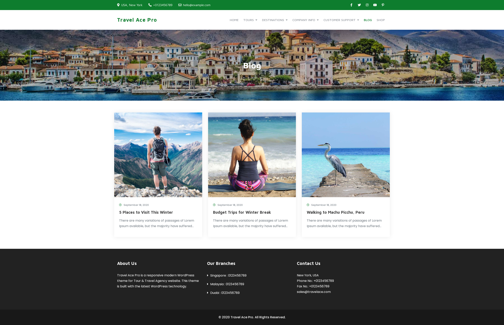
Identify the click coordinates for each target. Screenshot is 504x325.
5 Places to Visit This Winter (146, 212)
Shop (381, 20)
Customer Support (339, 20)
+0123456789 (162, 5)
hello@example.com (196, 5)
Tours (248, 20)
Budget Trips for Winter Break (242, 212)
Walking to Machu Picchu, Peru (335, 212)
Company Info (303, 20)
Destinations (273, 20)
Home (234, 20)
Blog (368, 20)
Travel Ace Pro (137, 20)
